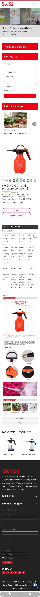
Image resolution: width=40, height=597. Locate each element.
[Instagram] (19, 572)
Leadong (24, 588)
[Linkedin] (7, 572)
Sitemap (20, 585)
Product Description (12, 227)
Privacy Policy (30, 585)
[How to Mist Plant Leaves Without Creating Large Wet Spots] (15, 127)
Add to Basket (15, 216)
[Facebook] (3, 572)
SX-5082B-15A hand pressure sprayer (31, 454)
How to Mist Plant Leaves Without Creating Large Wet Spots (15, 133)
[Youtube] (15, 572)
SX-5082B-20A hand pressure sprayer (13, 454)
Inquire (15, 210)
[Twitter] (11, 572)
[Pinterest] (23, 572)
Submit (20, 96)
